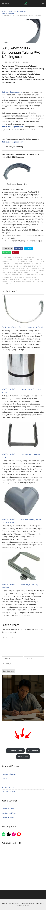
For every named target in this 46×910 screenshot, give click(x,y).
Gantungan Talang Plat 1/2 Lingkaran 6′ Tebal (22, 327)
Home (4, 11)
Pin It (16, 252)
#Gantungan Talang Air (30, 266)
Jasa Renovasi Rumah (9, 813)
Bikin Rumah (23, 757)
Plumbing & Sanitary (9, 774)
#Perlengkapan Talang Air (29, 273)
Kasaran (4, 778)
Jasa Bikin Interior (8, 817)
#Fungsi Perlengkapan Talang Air (26, 264)
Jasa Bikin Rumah (8, 809)
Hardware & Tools (8, 787)
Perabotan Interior (15, 751)
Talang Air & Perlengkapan (17, 11)
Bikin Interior (33, 751)
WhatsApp (7, 252)
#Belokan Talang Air (33, 259)
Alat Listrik (5, 783)
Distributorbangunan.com (12, 92)
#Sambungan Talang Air (12, 275)
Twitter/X (29, 248)
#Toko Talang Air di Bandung (22, 281)
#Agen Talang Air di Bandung (21, 257)
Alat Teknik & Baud (8, 792)
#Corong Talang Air (10, 262)
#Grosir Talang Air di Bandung (15, 268)
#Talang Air (19, 277)
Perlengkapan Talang (8, 13)
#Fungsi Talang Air (10, 266)
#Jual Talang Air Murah (24, 270)
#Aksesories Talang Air (12, 259)
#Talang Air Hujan (18, 279)
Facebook (19, 248)
